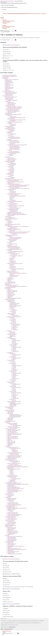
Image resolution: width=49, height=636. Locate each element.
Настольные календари (12, 109)
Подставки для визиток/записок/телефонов (16, 286)
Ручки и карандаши (9, 459)
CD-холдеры (12, 204)
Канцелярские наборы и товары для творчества (17, 466)
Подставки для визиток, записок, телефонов (19, 185)
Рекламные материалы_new (13, 229)
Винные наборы (11, 527)
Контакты (5, 23)
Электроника (8, 94)
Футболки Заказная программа (16, 268)
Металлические (11, 103)
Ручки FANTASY (16, 478)
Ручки (6, 446)
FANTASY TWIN (13, 453)
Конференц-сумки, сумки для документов (16, 508)
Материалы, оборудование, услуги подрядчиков (17, 226)
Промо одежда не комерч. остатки (15, 263)
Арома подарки (8, 97)
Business (14, 450)
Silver (11, 472)
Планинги (5, 77)
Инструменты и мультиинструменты (17, 273)
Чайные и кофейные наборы (16, 251)
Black (11, 469)
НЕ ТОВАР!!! (8, 225)
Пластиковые (10, 104)
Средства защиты (8, 493)
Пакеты (6, 83)
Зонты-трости (10, 159)
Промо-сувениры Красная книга (14, 201)
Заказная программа (9, 128)
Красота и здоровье (14, 148)
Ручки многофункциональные (14, 490)
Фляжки (9, 297)
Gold (11, 471)
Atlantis (11, 130)
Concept (11, 165)
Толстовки (12, 191)
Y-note (9, 123)
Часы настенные (11, 538)
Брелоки (7, 101)
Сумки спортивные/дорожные (14, 504)
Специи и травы (11, 517)
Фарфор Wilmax (8, 87)
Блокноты (12, 116)
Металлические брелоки (15, 237)
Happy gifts (10, 162)
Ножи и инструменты (14, 149)
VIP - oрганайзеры (16, 425)
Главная (2, 31)
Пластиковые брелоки (14, 238)
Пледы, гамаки (11, 441)
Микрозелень (10, 127)
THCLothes (14, 315)
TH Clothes (14, 343)
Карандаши (10, 467)
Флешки (9, 279)
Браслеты (9, 412)
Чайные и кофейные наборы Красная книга (16, 214)
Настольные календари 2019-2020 (12, 224)
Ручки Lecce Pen (13, 454)
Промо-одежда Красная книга (14, 193)
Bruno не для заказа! (12, 423)
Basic (13, 449)
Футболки (10, 154)
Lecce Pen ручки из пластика (13, 452)
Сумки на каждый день (12, 503)
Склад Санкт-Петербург (8, 91)
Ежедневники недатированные (9, 76)
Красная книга (8, 178)
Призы (11, 230)
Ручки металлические (12, 489)
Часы (6, 89)
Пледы (11, 274)
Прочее (6, 422)
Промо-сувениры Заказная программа (18, 232)
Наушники (10, 550)
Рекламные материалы (12, 228)
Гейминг (9, 547)
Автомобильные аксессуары (13, 429)
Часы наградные (11, 537)
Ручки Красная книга (12, 208)
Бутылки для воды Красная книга (14, 179)
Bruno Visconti (13, 424)
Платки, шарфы (8, 84)
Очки (9, 439)
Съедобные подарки (9, 516)
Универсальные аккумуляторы (14, 553)
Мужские (12, 311)
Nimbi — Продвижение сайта (6, 628)
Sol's (11, 155)
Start (13, 350)
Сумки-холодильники (12, 515)
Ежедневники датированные (9, 75)
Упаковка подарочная (9, 525)
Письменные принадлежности (14, 249)
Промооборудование (9, 421)
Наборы (9, 496)
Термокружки (13, 276)
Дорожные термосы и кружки (14, 434)
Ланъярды (10, 418)
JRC (13, 320)
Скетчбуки (12, 125)
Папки (9, 139)
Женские (12, 319)
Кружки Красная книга (12, 180)
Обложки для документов (13, 111)
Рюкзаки (9, 500)
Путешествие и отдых (12, 140)
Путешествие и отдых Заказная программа (16, 144)
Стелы (11, 136)
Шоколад (7, 90)
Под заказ (5, 78)
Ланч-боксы (10, 293)
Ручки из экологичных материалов (15, 488)
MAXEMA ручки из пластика (14, 455)
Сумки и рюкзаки (8, 505)
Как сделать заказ (6, 21)
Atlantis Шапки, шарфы (14, 403)
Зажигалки (10, 417)
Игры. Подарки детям (12, 436)
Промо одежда (11, 252)
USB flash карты (11, 543)
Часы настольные (11, 539)
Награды (9, 134)
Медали (9, 220)
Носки (11, 198)
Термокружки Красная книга (13, 212)
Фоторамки (10, 534)
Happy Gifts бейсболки (14, 305)
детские (11, 309)
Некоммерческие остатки (10, 235)
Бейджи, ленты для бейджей (11, 79)
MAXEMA (12, 479)
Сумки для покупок (14, 151)
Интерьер (10, 529)
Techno (11, 474)
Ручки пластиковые (12, 491)
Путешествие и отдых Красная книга (15, 205)
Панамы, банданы (11, 334)
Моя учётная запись (7, 631)
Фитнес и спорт (11, 523)
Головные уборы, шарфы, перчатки (17, 195)
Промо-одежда (11, 189)
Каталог (4, 19)
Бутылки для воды (14, 141)
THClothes (14, 329)
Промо (11, 202)
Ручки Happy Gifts (11, 481)
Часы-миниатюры (11, 540)
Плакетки (10, 221)
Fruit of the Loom (15, 324)
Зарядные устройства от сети (13, 548)
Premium (14, 451)
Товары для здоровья (9, 520)
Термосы (12, 143)
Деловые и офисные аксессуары (11, 108)
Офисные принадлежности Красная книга (16, 186)
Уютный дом (10, 278)
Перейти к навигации (4, 1)
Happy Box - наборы (12, 426)
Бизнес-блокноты (11, 164)
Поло (11, 190)
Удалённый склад (6, 95)
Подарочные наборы (9, 287)
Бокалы (9, 289)
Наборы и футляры (11, 458)
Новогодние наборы (14, 427)
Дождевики (7, 113)
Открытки (10, 182)
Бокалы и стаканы (11, 290)
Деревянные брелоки (14, 414)
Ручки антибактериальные (13, 487)
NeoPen (11, 480)
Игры (9, 435)
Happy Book (10, 118)
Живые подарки (8, 126)
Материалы (12, 227)
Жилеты (11, 196)
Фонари (9, 444)
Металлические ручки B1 (13, 468)
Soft (11, 473)
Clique (13, 339)
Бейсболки (10, 129)
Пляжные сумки (11, 499)
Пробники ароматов (12, 100)
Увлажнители (10, 552)
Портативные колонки (12, 551)
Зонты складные (11, 158)
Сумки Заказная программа (13, 152)
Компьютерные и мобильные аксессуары (16, 549)
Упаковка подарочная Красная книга (15, 213)
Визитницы (7, 80)
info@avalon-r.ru (3, 2)
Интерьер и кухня (11, 530)
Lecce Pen (12, 477)
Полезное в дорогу (14, 275)
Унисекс (11, 379)
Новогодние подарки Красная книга (15, 181)
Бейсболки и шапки (14, 253)
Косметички (12, 153)
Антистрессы (10, 411)
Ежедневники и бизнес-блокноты (12, 114)
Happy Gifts (12, 304)
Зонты (6, 156)
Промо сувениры (11, 270)
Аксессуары (10, 300)
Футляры (9, 492)
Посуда (9, 250)
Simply (11, 171)
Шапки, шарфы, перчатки (13, 401)
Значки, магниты (8, 82)
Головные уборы (13, 194)
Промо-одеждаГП (8, 406)
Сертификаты (10, 217)
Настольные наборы (14, 138)
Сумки (6, 86)
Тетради (9, 176)
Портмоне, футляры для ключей (14, 107)
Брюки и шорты (11, 313)
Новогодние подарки (9, 93)
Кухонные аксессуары (12, 531)
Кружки (9, 244)
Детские (11, 317)
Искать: (2, 30)
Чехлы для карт (11, 112)
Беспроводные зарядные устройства (15, 546)
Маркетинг (7, 216)
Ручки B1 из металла (14, 448)
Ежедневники (8, 81)
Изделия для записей (9, 161)
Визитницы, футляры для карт (14, 106)
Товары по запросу (9, 524)
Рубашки (9, 352)
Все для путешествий (14, 142)
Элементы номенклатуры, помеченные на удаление (18, 231)
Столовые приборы (12, 533)
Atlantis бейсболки (14, 303)
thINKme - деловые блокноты (14, 121)
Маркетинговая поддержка (10, 218)
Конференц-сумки (11, 498)
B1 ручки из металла (12, 447)
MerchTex (12, 306)
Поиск (4, 632)
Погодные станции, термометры (14, 536)
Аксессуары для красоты (10, 96)
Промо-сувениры (8, 410)
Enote (9, 115)
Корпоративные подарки (10, 92)
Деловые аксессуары (9, 105)
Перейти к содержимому (15, 1)
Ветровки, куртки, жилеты (15, 255)
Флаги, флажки (8, 88)
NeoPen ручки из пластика (13, 456)
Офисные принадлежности (13, 137)
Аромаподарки (8, 99)
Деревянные (10, 102)
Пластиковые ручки (12, 476)
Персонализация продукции (8, 20)
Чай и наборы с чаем (12, 518)
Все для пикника (13, 145)
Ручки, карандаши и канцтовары (12, 483)
